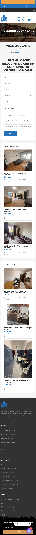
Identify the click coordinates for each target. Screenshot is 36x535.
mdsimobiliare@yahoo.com (24, 6)
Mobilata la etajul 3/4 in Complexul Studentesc (16, 247)
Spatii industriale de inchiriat (9, 484)
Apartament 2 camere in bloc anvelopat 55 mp (18, 328)
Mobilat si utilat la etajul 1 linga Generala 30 (15, 210)
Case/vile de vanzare (7, 438)
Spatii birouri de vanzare (8, 442)
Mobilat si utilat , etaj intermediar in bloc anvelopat (17, 381)
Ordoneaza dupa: (12, 49)
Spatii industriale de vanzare (9, 450)
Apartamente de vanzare (9, 434)
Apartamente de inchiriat (8, 469)
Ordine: (12, 52)
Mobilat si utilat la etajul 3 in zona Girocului (15, 174)
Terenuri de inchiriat (7, 488)
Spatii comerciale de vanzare (10, 446)
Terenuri (3, 454)
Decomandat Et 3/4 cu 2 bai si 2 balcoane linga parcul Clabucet (15, 292)
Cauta (10, 133)
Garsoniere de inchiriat (8, 465)
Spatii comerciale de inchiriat (10, 480)
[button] (18, 10)
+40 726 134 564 (10, 6)
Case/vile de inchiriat (7, 473)
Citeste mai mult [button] (8, 527)
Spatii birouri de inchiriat (8, 476)
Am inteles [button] (18, 532)
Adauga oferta (18, 2)
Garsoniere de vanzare (8, 430)
